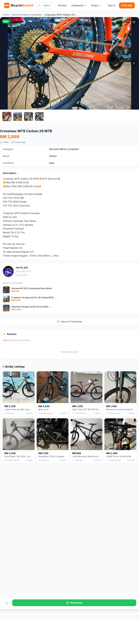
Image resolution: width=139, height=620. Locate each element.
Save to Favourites (71, 321)
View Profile (21, 275)
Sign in (6, 340)
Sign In (112, 5)
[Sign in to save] (7, 603)
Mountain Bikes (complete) (27, 14)
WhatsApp (76, 602)
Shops (94, 5)
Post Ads (127, 5)
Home (6, 14)
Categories (77, 5)
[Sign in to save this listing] (134, 22)
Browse (62, 5)
